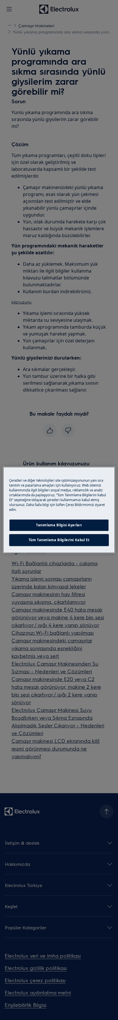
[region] (59, 510)
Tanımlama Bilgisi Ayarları (59, 525)
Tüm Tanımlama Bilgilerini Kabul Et (59, 540)
